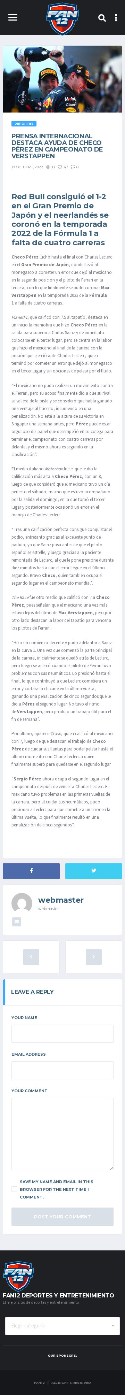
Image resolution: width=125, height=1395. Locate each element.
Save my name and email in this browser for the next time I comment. (56, 1189)
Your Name (24, 1017)
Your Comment (29, 1090)
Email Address (28, 1054)
